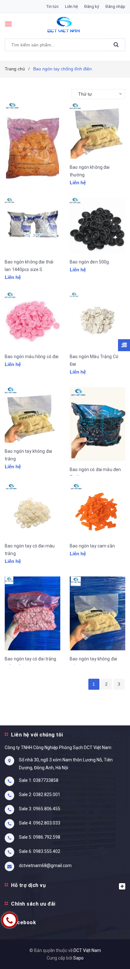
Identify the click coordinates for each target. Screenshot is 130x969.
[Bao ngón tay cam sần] (97, 509)
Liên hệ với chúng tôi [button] (37, 735)
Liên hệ (71, 6)
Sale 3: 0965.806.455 (39, 808)
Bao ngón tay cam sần (92, 545)
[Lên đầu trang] (109, 956)
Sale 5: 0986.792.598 (39, 837)
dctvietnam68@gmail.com (45, 865)
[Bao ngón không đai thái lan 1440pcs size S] (32, 225)
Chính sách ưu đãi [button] (33, 904)
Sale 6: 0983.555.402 (39, 851)
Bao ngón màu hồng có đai (31, 356)
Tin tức (52, 6)
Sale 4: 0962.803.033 (39, 822)
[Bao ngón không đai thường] (97, 131)
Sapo (78, 957)
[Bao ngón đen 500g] (97, 225)
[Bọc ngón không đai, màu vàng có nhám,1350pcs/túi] (32, 145)
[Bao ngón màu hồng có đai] (32, 320)
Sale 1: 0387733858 (38, 780)
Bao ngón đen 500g (89, 261)
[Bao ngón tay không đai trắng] (32, 415)
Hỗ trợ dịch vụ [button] (28, 885)
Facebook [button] (23, 922)
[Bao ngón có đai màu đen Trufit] (97, 424)
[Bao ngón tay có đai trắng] (32, 613)
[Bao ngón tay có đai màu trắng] (32, 509)
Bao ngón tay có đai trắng (30, 658)
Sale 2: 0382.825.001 (39, 794)
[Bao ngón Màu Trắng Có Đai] (97, 320)
